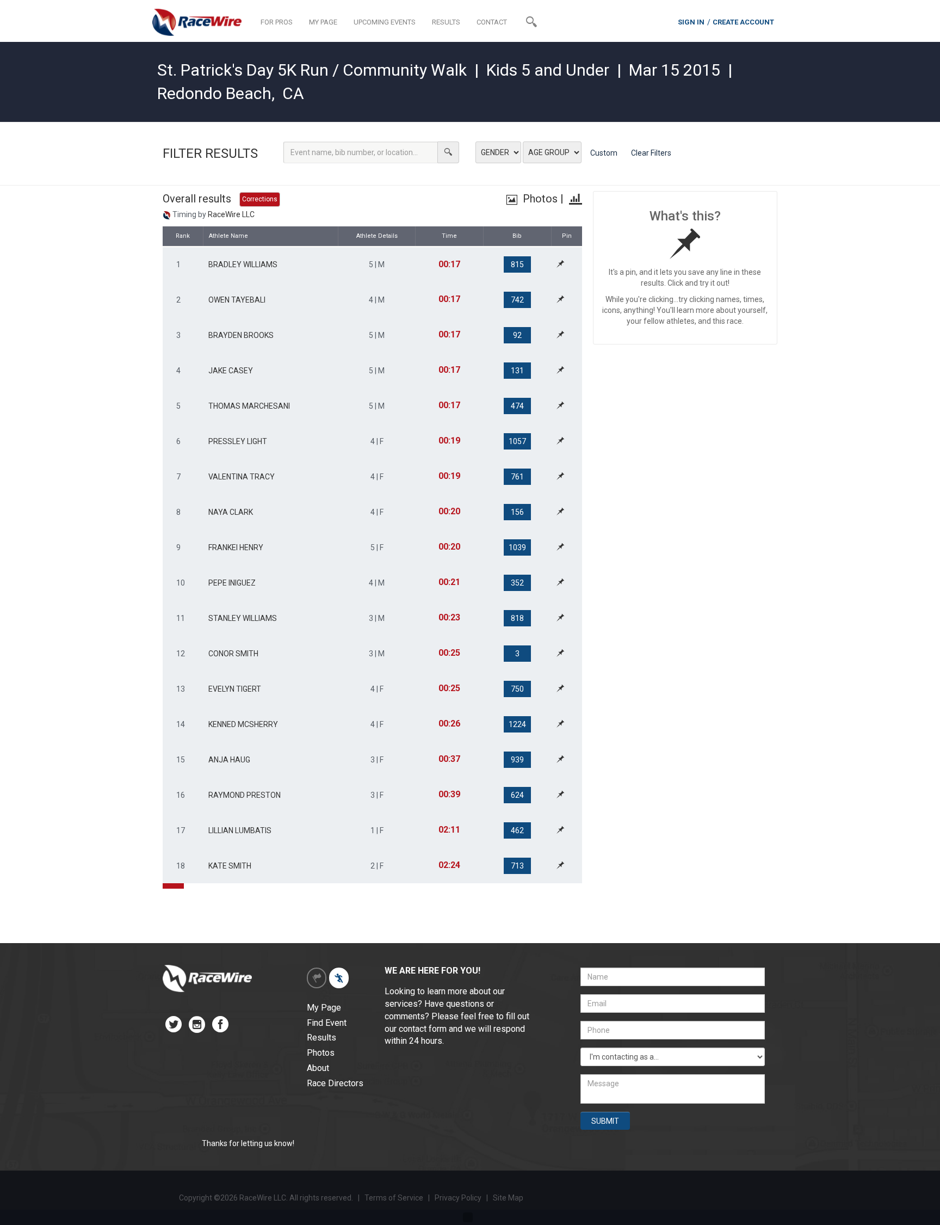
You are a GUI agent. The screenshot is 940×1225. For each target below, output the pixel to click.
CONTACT (492, 22)
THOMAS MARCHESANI (249, 406)
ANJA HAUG (229, 759)
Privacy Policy (459, 1197)
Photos (539, 198)
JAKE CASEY (230, 370)
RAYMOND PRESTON (244, 795)
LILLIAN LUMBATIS (239, 830)
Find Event (327, 1023)
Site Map (508, 1197)
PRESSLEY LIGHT (237, 441)
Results (321, 1037)
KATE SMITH (229, 865)
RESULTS (446, 22)
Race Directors (335, 1083)
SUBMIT (605, 1121)
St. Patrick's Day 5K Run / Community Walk (312, 69)
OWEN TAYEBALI (236, 300)
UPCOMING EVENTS (385, 22)
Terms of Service (393, 1197)
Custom (603, 153)
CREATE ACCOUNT (743, 22)
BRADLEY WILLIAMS (242, 264)
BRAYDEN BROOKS (241, 335)
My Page (324, 1007)
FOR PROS (277, 22)
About (318, 1068)
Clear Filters (651, 153)
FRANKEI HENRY (235, 547)
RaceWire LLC (231, 214)
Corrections (259, 199)
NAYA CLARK (230, 512)
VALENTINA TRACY (241, 476)
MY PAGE (323, 22)
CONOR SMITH (233, 653)
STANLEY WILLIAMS (242, 618)
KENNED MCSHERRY (243, 724)
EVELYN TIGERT (234, 689)
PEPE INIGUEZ (232, 582)
